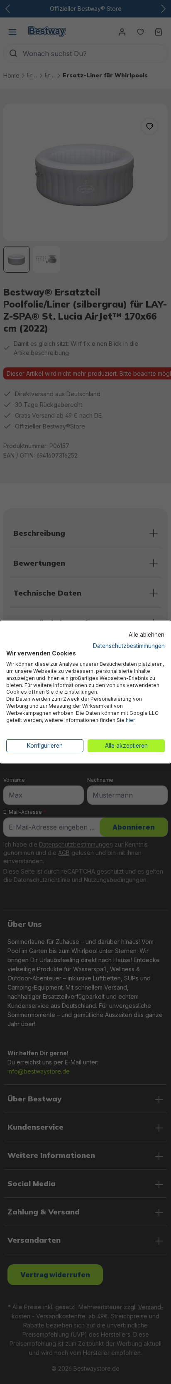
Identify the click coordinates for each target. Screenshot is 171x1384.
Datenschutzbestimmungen (129, 645)
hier (130, 720)
